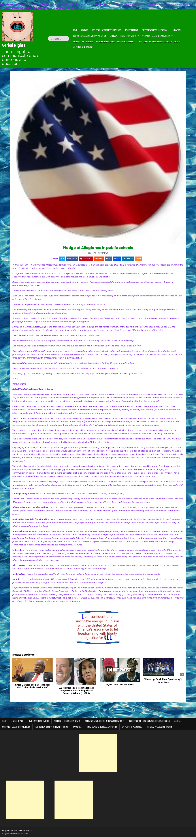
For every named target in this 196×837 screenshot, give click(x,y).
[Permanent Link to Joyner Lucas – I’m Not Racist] (120, 670)
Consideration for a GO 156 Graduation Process (159, 41)
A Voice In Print (131, 30)
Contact (178, 721)
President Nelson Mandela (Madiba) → (164, 708)
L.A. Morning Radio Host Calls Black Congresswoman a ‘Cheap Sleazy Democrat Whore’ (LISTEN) (76, 690)
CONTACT (84, 30)
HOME (75, 30)
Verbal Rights (13, 45)
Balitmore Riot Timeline (83, 41)
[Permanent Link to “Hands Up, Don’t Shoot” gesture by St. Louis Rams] (163, 667)
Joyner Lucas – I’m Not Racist (120, 684)
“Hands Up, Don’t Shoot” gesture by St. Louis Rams (163, 680)
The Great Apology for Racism (154, 30)
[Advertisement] (98, 753)
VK (110, 258)
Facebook (73, 258)
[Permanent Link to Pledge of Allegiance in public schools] (98, 157)
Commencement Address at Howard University (116, 41)
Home (4, 721)
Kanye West (178, 30)
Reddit (100, 258)
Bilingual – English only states (123, 35)
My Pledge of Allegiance (82, 47)
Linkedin (129, 258)
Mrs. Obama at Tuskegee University (106, 30)
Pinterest (87, 258)
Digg (118, 258)
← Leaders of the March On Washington (32, 708)
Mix (139, 258)
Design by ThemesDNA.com (14, 833)
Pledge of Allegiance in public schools (98, 247)
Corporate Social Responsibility (156, 35)
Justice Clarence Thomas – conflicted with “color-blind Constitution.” (33, 686)
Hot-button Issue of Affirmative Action (89, 35)
